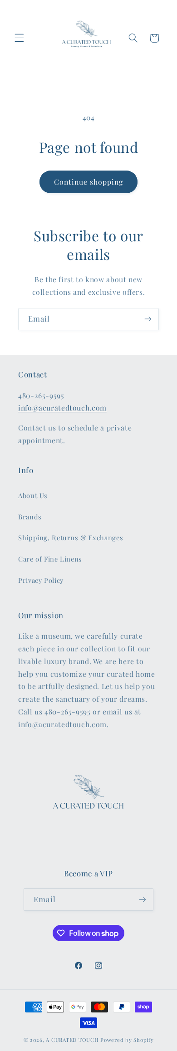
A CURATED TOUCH (72, 1039)
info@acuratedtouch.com (62, 407)
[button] (19, 38)
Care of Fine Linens (50, 558)
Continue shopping (88, 181)
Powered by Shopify (126, 1039)
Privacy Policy (41, 580)
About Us (33, 495)
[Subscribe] (148, 319)
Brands (30, 516)
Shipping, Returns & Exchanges (70, 537)
